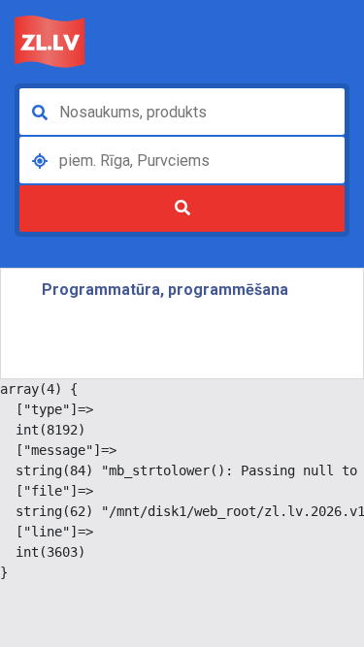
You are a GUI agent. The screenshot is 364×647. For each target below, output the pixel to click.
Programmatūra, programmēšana (165, 289)
